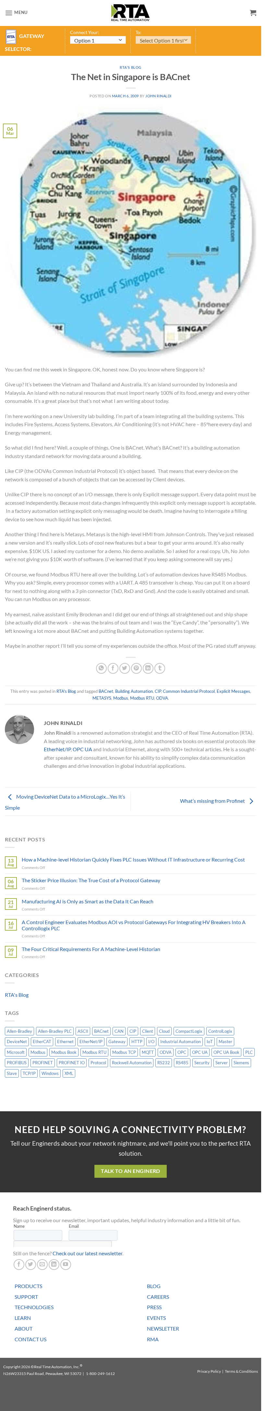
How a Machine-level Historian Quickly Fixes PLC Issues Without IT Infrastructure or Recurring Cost (133, 859)
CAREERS (158, 1297)
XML (69, 1073)
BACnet (106, 691)
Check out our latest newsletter (87, 1253)
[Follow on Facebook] (19, 1264)
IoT (210, 1041)
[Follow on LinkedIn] (54, 1264)
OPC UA (82, 749)
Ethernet (65, 1041)
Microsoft (16, 1052)
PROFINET (42, 1062)
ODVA (162, 698)
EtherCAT (42, 1041)
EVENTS (156, 1318)
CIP (158, 691)
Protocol (98, 1062)
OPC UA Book (226, 1052)
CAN (119, 1031)
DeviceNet (17, 1041)
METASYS (101, 698)
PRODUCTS (28, 1286)
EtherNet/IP (57, 749)
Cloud (164, 1031)
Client (147, 1031)
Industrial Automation (180, 1041)
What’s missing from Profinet (213, 801)
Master (225, 1041)
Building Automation (134, 691)
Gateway (117, 1041)
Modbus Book (64, 1052)
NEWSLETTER (163, 1328)
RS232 (163, 1062)
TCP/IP (29, 1073)
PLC (249, 1052)
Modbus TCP (124, 1052)
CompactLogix (188, 1031)
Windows (50, 1073)
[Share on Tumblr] (159, 668)
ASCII (83, 1031)
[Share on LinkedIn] (148, 668)
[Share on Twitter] (124, 668)
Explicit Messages (233, 691)
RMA (153, 1339)
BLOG (154, 1286)
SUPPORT (26, 1297)
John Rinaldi (158, 96)
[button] (16, 13)
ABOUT (23, 1328)
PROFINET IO (72, 1062)
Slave (12, 1073)
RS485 (182, 1062)
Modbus (120, 698)
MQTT (148, 1052)
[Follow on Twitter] (30, 1264)
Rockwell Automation (131, 1062)
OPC (181, 1052)
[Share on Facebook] (113, 668)
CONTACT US (30, 1339)
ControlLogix (220, 1031)
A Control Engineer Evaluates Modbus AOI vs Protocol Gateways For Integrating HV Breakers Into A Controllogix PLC (134, 925)
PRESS (154, 1307)
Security (202, 1062)
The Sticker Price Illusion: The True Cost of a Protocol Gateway (91, 880)
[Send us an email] (42, 1264)
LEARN (23, 1318)
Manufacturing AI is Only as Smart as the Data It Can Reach (87, 901)
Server (221, 1062)
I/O (151, 1041)
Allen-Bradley (19, 1031)
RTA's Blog (130, 67)
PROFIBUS (17, 1062)
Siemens (241, 1062)
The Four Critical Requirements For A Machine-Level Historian (91, 949)
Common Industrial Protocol (189, 691)
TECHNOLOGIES (34, 1307)
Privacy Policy (209, 1371)
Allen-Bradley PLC (55, 1031)
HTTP (136, 1041)
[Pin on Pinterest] (136, 668)
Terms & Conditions (241, 1371)
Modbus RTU (142, 698)
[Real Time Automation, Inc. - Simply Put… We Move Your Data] (130, 12)
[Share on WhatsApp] (101, 668)
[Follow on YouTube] (65, 1264)
